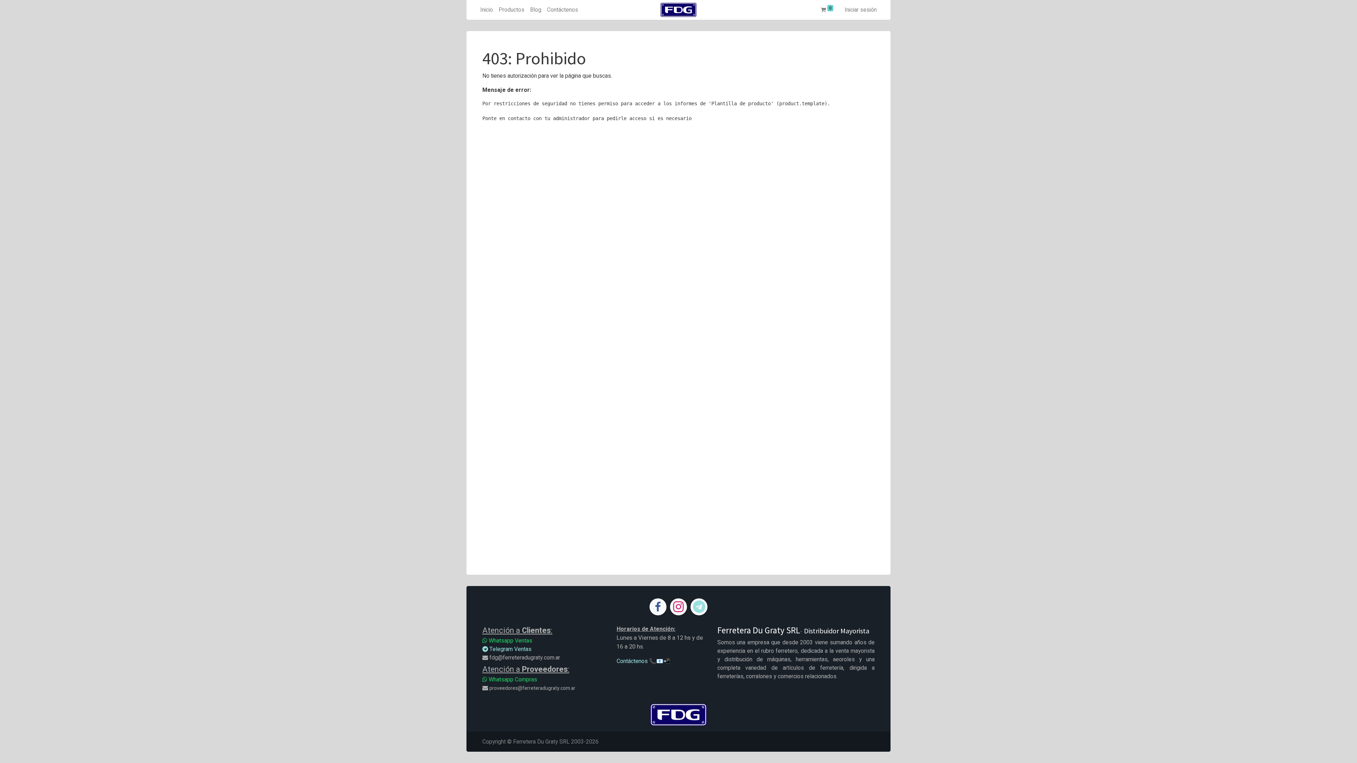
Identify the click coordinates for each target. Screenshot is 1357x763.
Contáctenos (632, 661)
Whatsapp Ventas (509, 641)
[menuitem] (486, 10)
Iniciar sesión (861, 10)
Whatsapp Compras (512, 679)
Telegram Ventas (509, 649)
